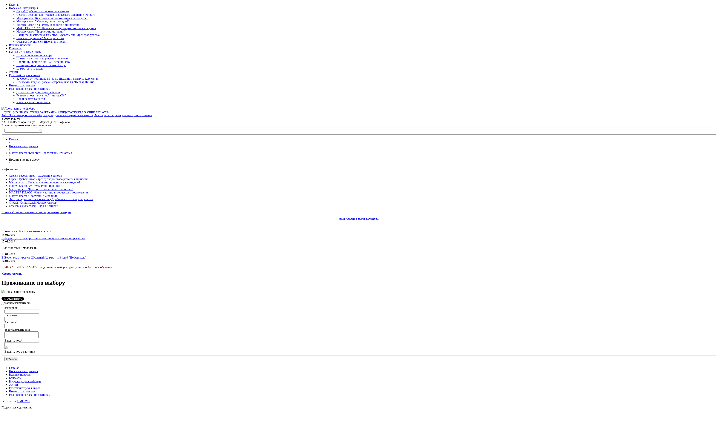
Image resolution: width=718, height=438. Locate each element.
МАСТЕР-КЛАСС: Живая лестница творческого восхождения (56, 28)
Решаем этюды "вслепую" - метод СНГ (41, 95)
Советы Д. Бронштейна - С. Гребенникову (43, 61)
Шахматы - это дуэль (29, 68)
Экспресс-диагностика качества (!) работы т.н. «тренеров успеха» (58, 34)
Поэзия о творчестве (22, 85)
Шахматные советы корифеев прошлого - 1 (44, 58)
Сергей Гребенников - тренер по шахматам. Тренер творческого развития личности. (55, 111)
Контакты (15, 48)
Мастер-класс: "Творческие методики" (41, 31)
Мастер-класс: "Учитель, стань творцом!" (42, 21)
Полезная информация (23, 8)
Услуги (13, 71)
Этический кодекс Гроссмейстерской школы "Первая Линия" (55, 82)
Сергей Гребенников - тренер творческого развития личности (55, 14)
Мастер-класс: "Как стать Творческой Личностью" (48, 24)
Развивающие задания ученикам (29, 88)
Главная (14, 4)
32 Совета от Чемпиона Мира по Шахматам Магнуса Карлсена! (57, 78)
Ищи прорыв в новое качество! (359, 218)
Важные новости (20, 45)
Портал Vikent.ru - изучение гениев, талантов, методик (36, 212)
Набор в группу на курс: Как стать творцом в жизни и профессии (43, 238)
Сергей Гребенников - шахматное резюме (42, 11)
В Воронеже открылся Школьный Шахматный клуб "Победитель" (43, 257)
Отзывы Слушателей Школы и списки (41, 41)
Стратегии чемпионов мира (34, 55)
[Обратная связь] (359, 424)
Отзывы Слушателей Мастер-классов (40, 38)
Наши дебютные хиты (30, 98)
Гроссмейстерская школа (24, 75)
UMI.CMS (23, 401)
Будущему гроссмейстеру (25, 51)
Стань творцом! (13, 273)
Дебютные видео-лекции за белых (38, 92)
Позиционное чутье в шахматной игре (41, 65)
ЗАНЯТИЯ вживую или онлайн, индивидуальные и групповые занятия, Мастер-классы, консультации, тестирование (76, 115)
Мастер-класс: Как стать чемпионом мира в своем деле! (52, 18)
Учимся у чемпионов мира (33, 102)
